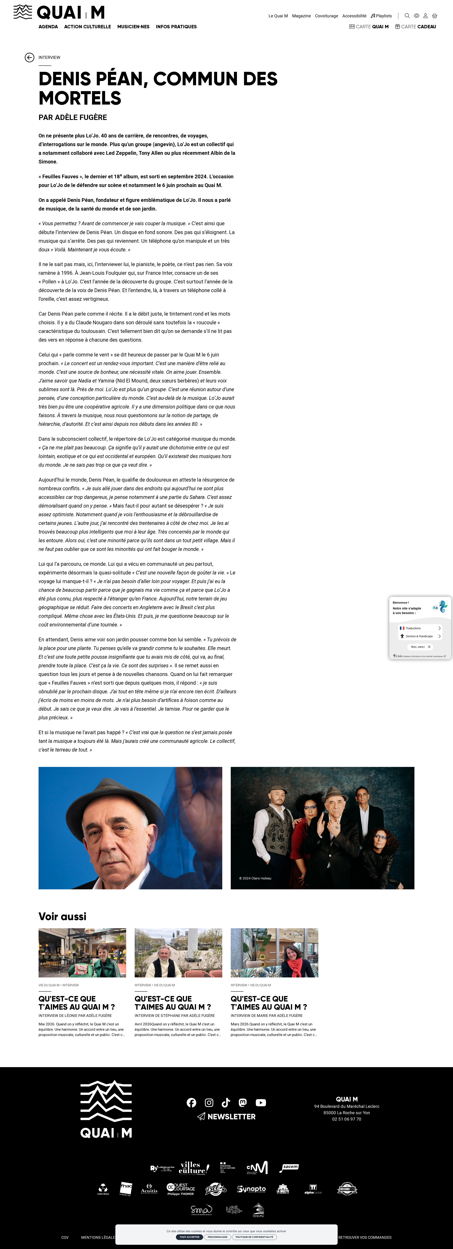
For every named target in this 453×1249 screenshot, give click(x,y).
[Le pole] (233, 1209)
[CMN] (257, 1167)
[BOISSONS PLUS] (347, 1188)
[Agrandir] (130, 828)
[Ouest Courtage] (181, 1188)
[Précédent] (31, 58)
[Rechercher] (407, 16)
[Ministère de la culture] (227, 1167)
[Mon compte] (425, 16)
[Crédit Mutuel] (103, 1188)
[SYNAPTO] (251, 1188)
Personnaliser (217, 1237)
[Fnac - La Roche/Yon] (125, 1188)
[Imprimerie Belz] (216, 1188)
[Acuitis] (149, 1188)
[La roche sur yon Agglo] (180, 1167)
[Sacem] (290, 1167)
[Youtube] (261, 1103)
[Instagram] (209, 1103)
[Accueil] (59, 11)
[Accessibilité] (416, 16)
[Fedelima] (258, 1209)
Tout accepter (189, 1237)
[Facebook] (191, 1103)
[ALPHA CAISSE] (313, 1188)
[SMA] (202, 1209)
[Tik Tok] (226, 1103)
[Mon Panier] (434, 16)
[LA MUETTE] (282, 1188)
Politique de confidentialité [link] (254, 1237)
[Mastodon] (243, 1103)
